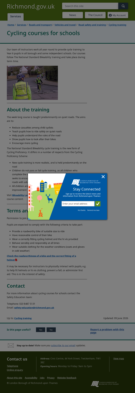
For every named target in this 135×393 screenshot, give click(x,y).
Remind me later (93, 210)
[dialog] (67, 196)
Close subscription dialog (103, 177)
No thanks (81, 210)
